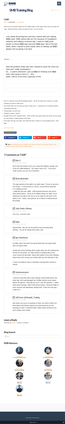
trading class (52, 144)
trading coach (10, 146)
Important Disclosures (32, 417)
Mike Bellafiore (19, 356)
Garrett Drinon (48, 381)
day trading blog (15, 144)
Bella (5, 22)
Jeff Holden (48, 368)
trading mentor (28, 146)
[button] (59, 3)
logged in (14, 322)
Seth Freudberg (19, 368)
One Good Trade (9, 128)
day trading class (26, 144)
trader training (36, 144)
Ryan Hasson (19, 394)
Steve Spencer (48, 356)
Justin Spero (19, 381)
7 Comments (20, 22)
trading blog (44, 144)
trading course (18, 146)
